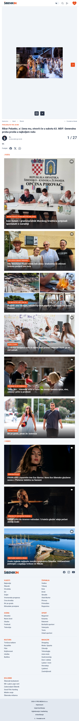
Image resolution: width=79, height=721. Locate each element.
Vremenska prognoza (12, 598)
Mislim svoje (8, 692)
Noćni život (8, 619)
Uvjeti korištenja (39, 708)
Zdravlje (45, 648)
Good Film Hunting (11, 690)
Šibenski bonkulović (11, 681)
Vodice (44, 583)
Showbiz (7, 616)
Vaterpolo (45, 627)
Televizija (7, 627)
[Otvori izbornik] (74, 3)
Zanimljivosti (46, 671)
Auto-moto (45, 654)
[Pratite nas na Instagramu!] (68, 572)
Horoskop (45, 666)
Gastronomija (47, 657)
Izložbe (6, 654)
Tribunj (44, 586)
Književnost (8, 651)
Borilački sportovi (48, 624)
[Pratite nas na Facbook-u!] (64, 572)
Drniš (43, 592)
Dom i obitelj (46, 660)
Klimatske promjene (11, 606)
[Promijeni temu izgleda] (57, 3)
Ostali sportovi (47, 633)
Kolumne (8, 678)
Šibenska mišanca (11, 695)
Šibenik (22, 121)
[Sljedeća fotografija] (72, 64)
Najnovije (7, 583)
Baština (7, 657)
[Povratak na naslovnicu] (29, 3)
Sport (44, 613)
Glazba (6, 622)
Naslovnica (5, 121)
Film (5, 648)
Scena (6, 613)
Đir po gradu (8, 603)
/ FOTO (7, 155)
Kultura (7, 640)
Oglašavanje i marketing (40, 711)
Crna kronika (8, 600)
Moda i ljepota (47, 645)
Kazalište (7, 645)
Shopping (45, 643)
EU (5, 592)
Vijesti (14, 121)
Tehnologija (46, 651)
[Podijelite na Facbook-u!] (10, 148)
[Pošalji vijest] (67, 3)
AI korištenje (39, 714)
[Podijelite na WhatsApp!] (20, 148)
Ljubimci (45, 669)
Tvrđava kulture (10, 643)
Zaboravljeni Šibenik (11, 687)
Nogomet (45, 616)
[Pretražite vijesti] (62, 3)
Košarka (45, 619)
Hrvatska (7, 589)
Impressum (39, 705)
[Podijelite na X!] (15, 148)
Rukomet (45, 622)
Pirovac (44, 600)
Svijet (6, 595)
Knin (43, 589)
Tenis (44, 630)
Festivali (7, 624)
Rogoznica (45, 606)
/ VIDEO (7, 441)
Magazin (45, 640)
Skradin (44, 595)
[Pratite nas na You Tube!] (73, 572)
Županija (45, 580)
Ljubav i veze (46, 663)
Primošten (45, 603)
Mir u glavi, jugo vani (11, 684)
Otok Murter (46, 598)
